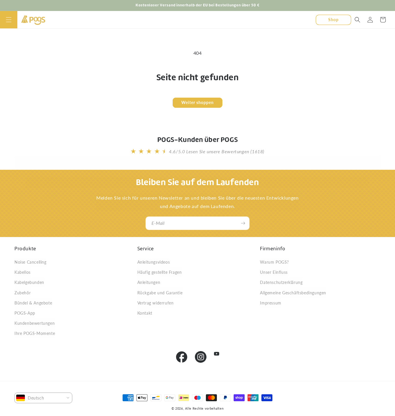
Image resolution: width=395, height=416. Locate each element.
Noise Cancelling (30, 262)
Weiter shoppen (197, 102)
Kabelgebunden (29, 282)
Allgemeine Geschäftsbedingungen (293, 292)
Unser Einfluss (273, 272)
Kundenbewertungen (34, 323)
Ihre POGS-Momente (34, 333)
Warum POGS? (274, 262)
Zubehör (22, 292)
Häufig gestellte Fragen (159, 272)
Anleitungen (148, 282)
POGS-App (24, 313)
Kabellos (22, 272)
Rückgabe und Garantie (160, 292)
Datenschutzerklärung (281, 282)
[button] (8, 19)
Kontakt (144, 313)
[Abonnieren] (243, 223)
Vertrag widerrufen (155, 302)
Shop (333, 19)
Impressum (270, 302)
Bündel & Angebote (33, 302)
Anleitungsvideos (153, 262)
